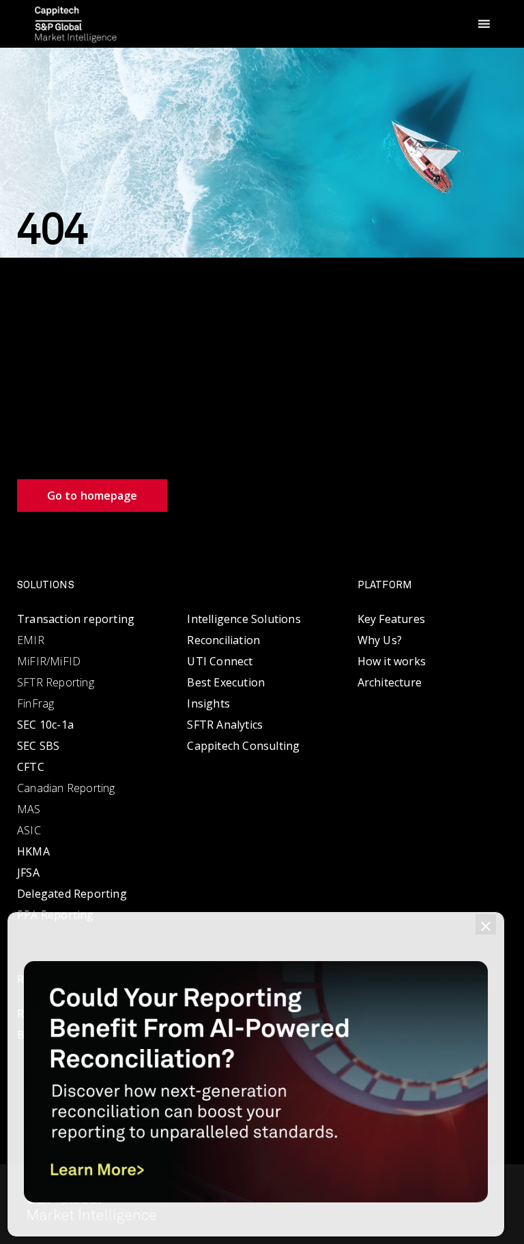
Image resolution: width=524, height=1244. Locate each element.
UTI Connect (219, 661)
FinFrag (35, 703)
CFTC (30, 766)
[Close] (486, 924)
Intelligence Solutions (243, 618)
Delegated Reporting (72, 893)
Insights (208, 703)
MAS (29, 809)
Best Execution (226, 682)
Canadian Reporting (66, 787)
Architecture (390, 682)
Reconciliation (223, 640)
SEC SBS (38, 745)
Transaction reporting (75, 618)
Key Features (391, 618)
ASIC (29, 830)
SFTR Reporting (55, 682)
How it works (392, 661)
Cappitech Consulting (243, 745)
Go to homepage (92, 495)
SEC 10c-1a (45, 724)
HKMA (33, 851)
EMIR (30, 640)
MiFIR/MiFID (49, 661)
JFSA (28, 872)
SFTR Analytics (225, 724)
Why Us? (380, 640)
